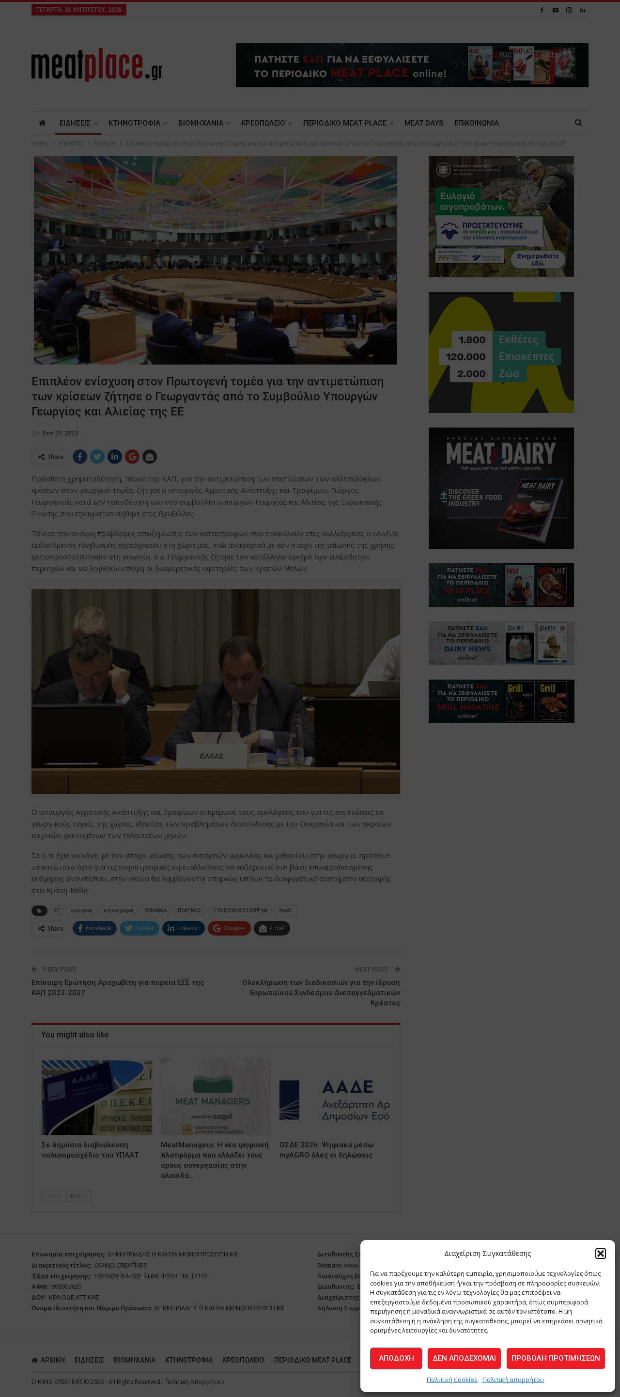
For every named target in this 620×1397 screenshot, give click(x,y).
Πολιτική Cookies (452, 1379)
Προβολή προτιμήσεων (556, 1358)
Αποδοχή (396, 1358)
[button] (600, 1253)
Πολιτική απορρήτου (513, 1379)
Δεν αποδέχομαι (464, 1358)
